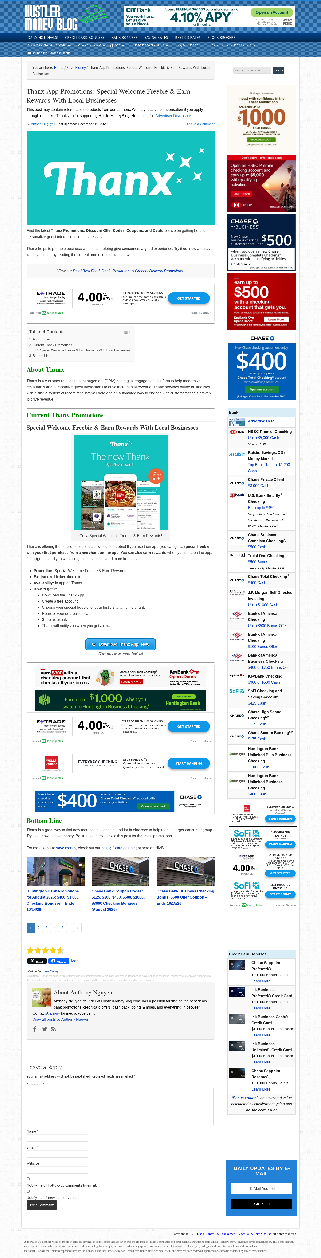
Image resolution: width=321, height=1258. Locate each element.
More (75, 961)
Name (32, 1131)
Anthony (53, 1013)
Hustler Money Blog (67, 17)
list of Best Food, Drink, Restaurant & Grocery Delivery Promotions (128, 271)
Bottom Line (42, 356)
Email (32, 1147)
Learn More (260, 981)
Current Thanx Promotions (52, 345)
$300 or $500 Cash (264, 682)
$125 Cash (257, 724)
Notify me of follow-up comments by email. (62, 1185)
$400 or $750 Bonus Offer (269, 668)
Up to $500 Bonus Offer (267, 626)
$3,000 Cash (258, 486)
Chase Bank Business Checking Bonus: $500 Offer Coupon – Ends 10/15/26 (185, 897)
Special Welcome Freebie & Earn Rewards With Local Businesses (85, 350)
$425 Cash (257, 703)
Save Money (51, 971)
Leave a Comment (201, 124)
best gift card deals (117, 848)
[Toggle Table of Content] (124, 332)
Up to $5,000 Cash (263, 438)
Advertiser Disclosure (173, 116)
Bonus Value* (244, 1098)
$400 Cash (257, 583)
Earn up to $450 (261, 508)
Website (33, 1163)
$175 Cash (257, 739)
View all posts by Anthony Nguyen (60, 1019)
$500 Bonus (258, 562)
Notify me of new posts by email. (53, 1197)
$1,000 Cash (258, 767)
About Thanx (42, 339)
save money (66, 848)
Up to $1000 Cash (263, 605)
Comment (35, 1084)
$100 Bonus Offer (262, 647)
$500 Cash (257, 547)
